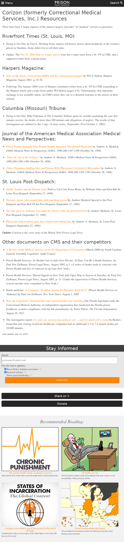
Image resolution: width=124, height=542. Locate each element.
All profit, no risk (90, 473)
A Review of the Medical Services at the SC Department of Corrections (45, 249)
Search (115, 2)
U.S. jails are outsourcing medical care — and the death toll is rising (71, 319)
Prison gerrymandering (19, 375)
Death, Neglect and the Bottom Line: (26, 189)
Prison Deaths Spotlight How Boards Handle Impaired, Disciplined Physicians (49, 146)
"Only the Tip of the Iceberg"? (23, 157)
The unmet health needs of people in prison (30, 473)
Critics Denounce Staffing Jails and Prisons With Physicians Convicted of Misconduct (53, 168)
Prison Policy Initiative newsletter (24, 369)
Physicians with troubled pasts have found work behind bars (39, 221)
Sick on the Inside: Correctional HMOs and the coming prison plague (44, 75)
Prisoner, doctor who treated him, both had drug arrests (36, 200)
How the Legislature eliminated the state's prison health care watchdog (45, 301)
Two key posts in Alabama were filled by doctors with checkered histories (46, 210)
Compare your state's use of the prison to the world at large (30, 529)
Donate (62, 403)
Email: (5, 355)
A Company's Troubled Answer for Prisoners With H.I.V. (56, 290)
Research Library (16, 372)
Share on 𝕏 (62, 396)
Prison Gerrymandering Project (90, 528)
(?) (40, 369)
